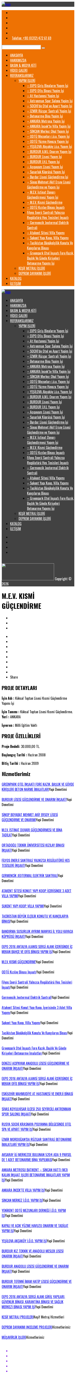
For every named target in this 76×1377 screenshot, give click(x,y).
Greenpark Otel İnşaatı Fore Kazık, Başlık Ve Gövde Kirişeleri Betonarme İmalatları (34, 1051)
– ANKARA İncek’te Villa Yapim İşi (49, 126)
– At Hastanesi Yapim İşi (43, 95)
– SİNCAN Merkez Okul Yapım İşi (48, 131)
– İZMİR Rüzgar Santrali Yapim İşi (49, 111)
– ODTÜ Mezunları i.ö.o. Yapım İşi (48, 136)
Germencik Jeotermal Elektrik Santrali (27, 997)
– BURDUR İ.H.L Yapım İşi (43, 161)
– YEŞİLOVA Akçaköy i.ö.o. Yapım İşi (49, 146)
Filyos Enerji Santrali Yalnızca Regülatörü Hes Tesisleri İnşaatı (48, 215)
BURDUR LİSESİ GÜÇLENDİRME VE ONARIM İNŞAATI (34, 799)
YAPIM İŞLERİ (27, 80)
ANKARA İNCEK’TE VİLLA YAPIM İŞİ (23, 1190)
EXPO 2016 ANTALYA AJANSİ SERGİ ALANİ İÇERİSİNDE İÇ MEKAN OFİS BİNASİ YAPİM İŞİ (37, 1081)
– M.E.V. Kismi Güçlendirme (44, 202)
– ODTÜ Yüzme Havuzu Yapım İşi (48, 141)
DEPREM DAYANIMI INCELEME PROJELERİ (27, 1327)
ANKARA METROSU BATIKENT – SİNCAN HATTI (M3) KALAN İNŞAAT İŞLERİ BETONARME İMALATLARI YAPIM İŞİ (36, 1175)
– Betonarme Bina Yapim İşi (45, 116)
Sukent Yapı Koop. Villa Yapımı (21, 1022)
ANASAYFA (16, 55)
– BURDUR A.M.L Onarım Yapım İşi (49, 151)
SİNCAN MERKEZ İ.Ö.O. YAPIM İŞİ (22, 1200)
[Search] (43, 48)
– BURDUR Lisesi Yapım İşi (44, 156)
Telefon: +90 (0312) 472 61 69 (31, 38)
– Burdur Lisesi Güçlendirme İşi (47, 176)
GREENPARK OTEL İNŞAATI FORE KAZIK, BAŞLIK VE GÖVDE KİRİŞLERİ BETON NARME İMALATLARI (38, 787)
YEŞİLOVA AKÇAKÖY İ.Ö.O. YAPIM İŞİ (24, 1240)
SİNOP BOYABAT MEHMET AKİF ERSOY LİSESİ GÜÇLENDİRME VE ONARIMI (30, 817)
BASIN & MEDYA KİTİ (23, 65)
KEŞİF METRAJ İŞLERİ (32, 268)
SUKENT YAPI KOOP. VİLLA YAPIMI (23, 906)
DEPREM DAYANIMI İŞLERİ (35, 273)
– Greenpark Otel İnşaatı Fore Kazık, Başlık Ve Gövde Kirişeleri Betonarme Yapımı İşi (50, 258)
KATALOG (16, 278)
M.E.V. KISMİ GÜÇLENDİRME (19, 961)
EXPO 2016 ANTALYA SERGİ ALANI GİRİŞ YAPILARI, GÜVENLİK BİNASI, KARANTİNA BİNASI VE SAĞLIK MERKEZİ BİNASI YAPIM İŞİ (33, 1301)
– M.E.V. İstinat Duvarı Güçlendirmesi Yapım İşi (42, 195)
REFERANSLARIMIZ (22, 75)
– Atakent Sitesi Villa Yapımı (46, 232)
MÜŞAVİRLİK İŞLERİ (14, 1337)
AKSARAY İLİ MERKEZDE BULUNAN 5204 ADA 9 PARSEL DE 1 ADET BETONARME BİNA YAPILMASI (36, 1157)
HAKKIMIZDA (18, 60)
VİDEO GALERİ (18, 70)
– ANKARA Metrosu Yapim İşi (46, 121)
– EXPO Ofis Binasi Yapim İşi (45, 90)
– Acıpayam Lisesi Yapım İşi (45, 166)
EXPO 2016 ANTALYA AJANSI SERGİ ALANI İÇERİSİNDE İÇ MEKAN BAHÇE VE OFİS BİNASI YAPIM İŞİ (37, 949)
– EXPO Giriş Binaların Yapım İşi (47, 85)
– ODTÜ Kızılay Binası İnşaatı (46, 207)
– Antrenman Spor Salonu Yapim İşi (50, 100)
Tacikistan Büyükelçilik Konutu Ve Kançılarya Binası (34, 1032)
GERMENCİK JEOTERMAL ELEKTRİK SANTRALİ (30, 875)
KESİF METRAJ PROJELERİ (18, 1317)
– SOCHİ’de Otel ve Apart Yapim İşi (49, 105)
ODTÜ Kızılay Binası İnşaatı (19, 972)
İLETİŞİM (15, 283)
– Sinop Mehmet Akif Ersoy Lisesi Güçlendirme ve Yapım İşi (49, 184)
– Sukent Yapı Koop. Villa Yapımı (48, 237)
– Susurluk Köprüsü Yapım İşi (46, 171)
